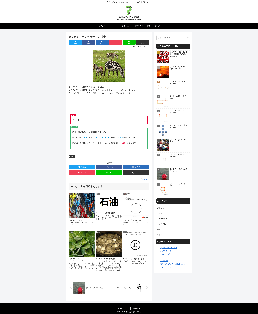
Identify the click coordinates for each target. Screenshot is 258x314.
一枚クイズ (165, 254)
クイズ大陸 (165, 257)
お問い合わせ (136, 308)
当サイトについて (123, 308)
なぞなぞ (160, 208)
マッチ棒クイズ (163, 219)
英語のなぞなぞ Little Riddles (172, 264)
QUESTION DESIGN (168, 248)
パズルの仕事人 (166, 251)
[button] (188, 37)
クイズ (72, 156)
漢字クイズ (161, 224)
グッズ (159, 235)
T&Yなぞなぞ (165, 267)
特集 (158, 229)
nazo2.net (164, 261)
